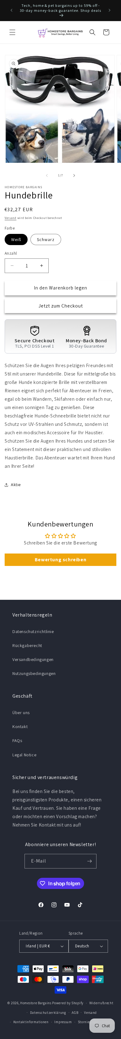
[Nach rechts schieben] (74, 175)
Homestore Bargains (36, 1003)
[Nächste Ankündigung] (109, 10)
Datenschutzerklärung (48, 1012)
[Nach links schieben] (47, 175)
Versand (10, 218)
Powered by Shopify (67, 1003)
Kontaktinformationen (31, 1022)
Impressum (63, 1022)
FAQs (17, 740)
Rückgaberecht (27, 645)
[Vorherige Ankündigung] (11, 10)
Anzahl (11, 253)
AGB (75, 1012)
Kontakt (20, 726)
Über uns (21, 712)
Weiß (16, 239)
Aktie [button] (16, 484)
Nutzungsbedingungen (34, 673)
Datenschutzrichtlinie (33, 631)
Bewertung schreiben (60, 559)
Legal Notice (24, 755)
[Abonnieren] (89, 861)
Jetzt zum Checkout (60, 306)
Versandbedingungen (33, 659)
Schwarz (46, 239)
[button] (12, 32)
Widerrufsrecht (101, 1003)
